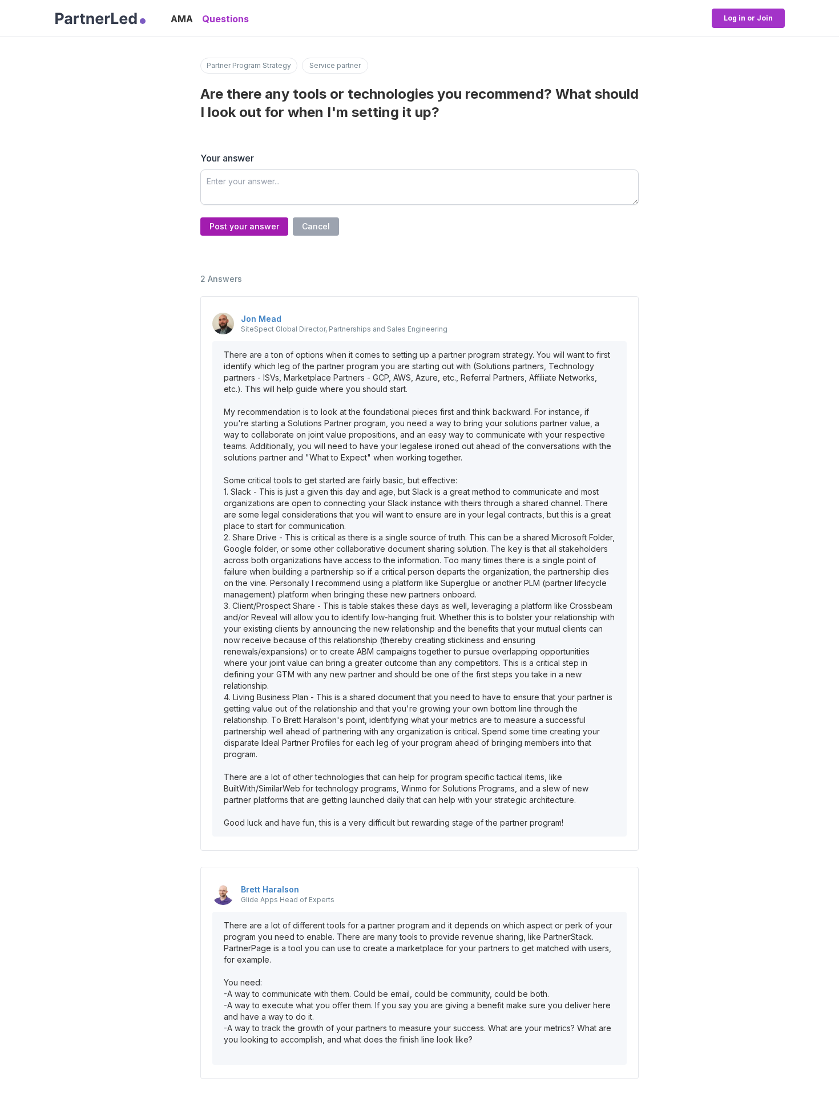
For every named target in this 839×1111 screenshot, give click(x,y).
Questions (225, 19)
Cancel (316, 226)
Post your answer (244, 226)
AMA (182, 19)
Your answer (227, 158)
